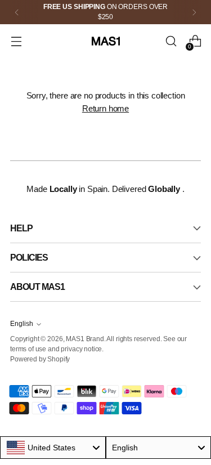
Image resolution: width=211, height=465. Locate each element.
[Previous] (17, 12)
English (21, 324)
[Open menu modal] (16, 41)
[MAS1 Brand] (106, 41)
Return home (105, 108)
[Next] (194, 12)
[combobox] (53, 447)
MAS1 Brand (85, 339)
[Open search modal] (170, 41)
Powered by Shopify (40, 359)
